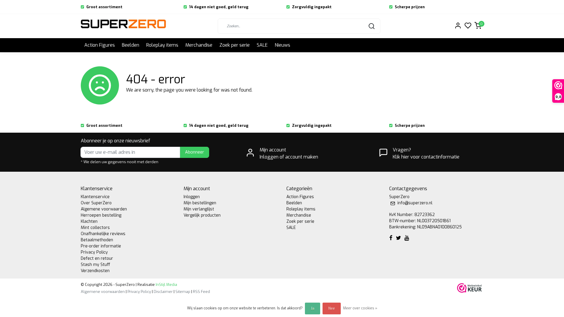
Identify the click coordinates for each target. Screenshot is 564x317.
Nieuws (282, 45)
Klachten (89, 221)
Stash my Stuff (95, 264)
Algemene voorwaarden (104, 209)
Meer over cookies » (360, 308)
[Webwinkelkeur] (469, 288)
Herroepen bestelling (101, 215)
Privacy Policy (94, 252)
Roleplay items (162, 45)
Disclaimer (163, 291)
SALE (262, 45)
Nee (331, 308)
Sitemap (182, 291)
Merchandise (198, 45)
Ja (312, 308)
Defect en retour (97, 258)
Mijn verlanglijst (199, 209)
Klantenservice (95, 197)
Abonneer (194, 152)
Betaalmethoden (97, 240)
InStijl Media (166, 284)
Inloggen (192, 197)
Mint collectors (95, 227)
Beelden (130, 45)
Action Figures (99, 45)
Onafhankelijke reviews (103, 234)
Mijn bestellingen (200, 203)
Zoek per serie (234, 45)
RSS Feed (201, 291)
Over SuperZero (96, 203)
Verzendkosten (95, 271)
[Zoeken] (371, 26)
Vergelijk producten (202, 215)
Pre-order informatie (101, 246)
